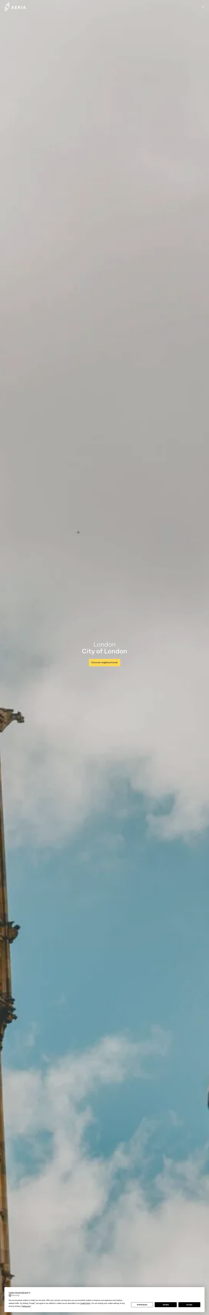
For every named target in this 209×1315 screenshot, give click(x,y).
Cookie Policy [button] (85, 1303)
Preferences (142, 1305)
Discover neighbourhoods (104, 662)
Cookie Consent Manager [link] (18, 1293)
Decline (166, 1305)
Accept (189, 1305)
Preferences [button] (26, 1306)
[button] (203, 7)
